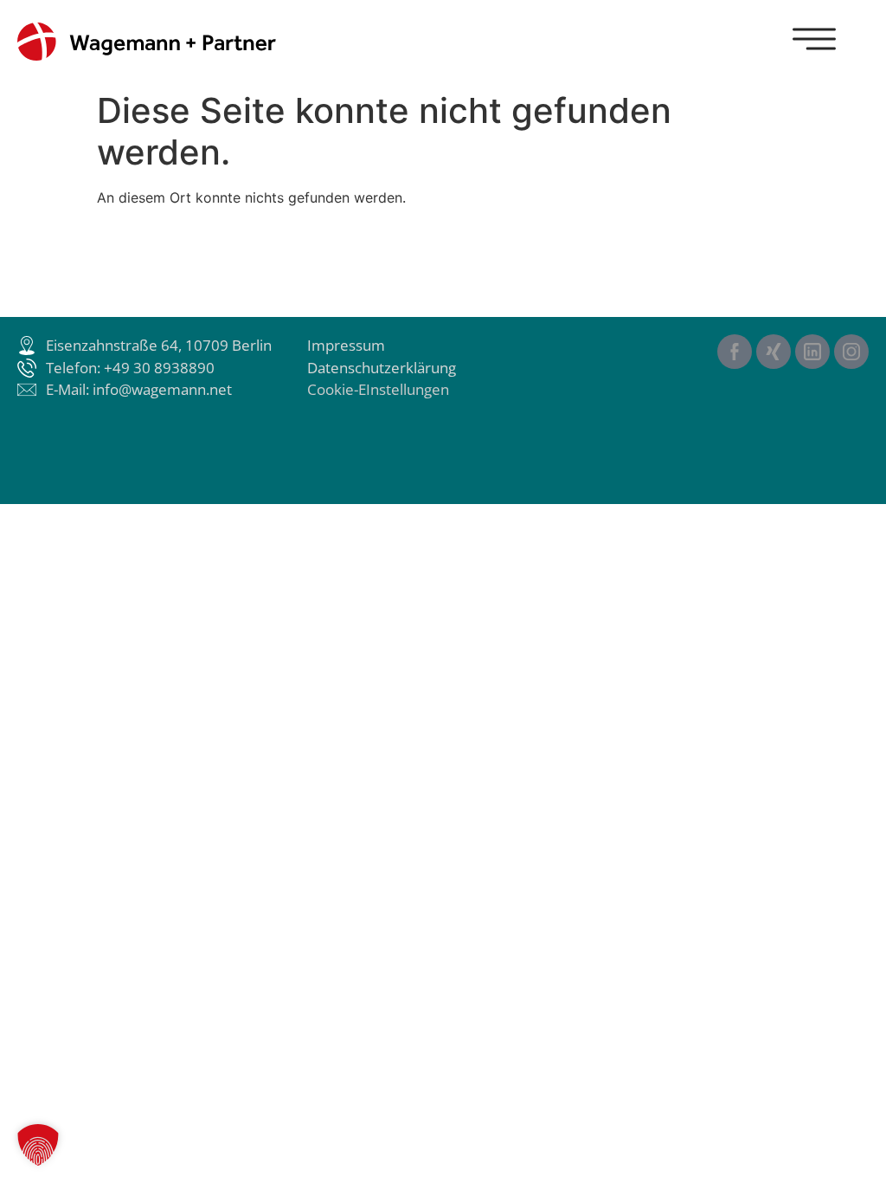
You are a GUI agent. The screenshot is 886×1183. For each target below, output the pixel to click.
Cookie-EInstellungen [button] (378, 389)
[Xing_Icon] (773, 351)
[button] (38, 1145)
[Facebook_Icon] (734, 351)
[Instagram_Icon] (851, 351)
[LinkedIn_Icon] (812, 351)
